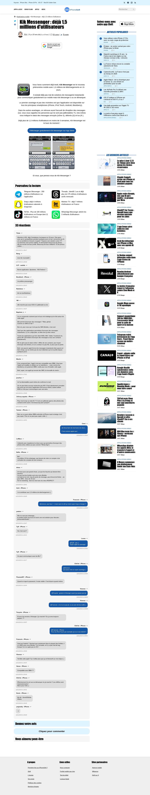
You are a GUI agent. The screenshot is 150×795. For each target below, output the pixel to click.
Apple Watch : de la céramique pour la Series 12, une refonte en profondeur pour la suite (117, 82)
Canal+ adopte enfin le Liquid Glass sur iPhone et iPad (126, 355)
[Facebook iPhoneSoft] (128, 3)
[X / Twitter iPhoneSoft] (124, 3)
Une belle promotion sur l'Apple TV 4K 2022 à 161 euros (116, 106)
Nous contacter (65, 767)
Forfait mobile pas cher (67, 771)
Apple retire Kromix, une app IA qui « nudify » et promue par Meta (126, 197)
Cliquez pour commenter (52, 731)
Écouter (66, 34)
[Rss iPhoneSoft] (135, 3)
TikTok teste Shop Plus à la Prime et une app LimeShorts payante (126, 401)
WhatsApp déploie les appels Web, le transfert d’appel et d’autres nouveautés (126, 449)
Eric (25, 34)
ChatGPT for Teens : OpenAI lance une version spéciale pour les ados (125, 213)
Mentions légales (33, 786)
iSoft (29, 771)
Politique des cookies (34, 783)
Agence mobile (97, 767)
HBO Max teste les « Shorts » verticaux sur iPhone (125, 433)
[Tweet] (15, 21)
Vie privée (31, 779)
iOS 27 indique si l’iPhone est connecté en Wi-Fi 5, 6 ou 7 (114, 98)
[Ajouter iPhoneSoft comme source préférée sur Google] (52, 46)
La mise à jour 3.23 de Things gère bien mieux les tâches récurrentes (126, 164)
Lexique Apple (64, 779)
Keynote (16, 2)
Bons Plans (28, 9)
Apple (37, 9)
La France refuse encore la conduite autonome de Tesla (117, 65)
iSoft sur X (95, 775)
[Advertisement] (52, 66)
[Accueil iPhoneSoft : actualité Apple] (14, 16)
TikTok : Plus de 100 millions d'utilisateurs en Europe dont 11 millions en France (36, 214)
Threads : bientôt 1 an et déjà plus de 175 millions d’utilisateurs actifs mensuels (74, 194)
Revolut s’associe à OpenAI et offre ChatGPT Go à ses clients (125, 418)
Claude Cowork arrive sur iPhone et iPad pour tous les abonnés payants (126, 180)
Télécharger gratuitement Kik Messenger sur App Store (51, 131)
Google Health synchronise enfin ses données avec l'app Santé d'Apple (125, 371)
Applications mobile (23, 16)
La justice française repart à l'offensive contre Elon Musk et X (116, 114)
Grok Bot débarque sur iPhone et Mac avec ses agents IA (125, 243)
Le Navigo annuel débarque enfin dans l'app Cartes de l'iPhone (126, 258)
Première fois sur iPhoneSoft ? (38, 767)
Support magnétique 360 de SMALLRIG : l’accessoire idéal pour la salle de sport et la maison (126, 320)
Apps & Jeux (18, 9)
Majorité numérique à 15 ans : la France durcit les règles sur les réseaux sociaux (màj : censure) (115, 56)
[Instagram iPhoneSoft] (132, 3)
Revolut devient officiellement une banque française (125, 274)
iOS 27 (40, 2)
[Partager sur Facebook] (15, 25)
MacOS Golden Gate (50, 2)
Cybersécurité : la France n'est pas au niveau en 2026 (116, 73)
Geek (43, 9)
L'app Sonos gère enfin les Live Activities (124, 228)
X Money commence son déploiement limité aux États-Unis (126, 464)
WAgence (95, 771)
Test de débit (64, 775)
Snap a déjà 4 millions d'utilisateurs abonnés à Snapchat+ (33, 204)
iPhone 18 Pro (33, 2)
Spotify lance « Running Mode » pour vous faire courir (126, 386)
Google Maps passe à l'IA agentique (125, 304)
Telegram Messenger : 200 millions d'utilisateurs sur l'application (34, 194)
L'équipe (30, 775)
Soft (75, 10)
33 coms (56, 34)
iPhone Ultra (23, 2)
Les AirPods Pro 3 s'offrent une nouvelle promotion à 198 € (115, 91)
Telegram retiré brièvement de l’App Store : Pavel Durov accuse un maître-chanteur (126, 339)
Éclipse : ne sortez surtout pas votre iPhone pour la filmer (117, 47)
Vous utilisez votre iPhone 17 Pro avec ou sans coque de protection (116, 39)
